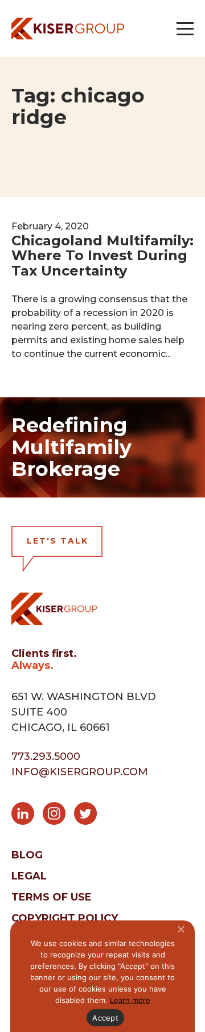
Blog (27, 855)
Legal (29, 876)
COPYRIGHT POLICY (64, 918)
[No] (180, 929)
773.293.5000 (45, 756)
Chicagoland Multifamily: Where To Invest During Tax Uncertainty (102, 255)
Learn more (130, 1000)
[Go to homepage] (67, 29)
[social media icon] (27, 815)
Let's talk (57, 541)
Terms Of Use (51, 897)
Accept (105, 1017)
